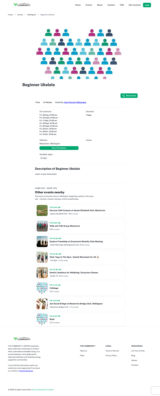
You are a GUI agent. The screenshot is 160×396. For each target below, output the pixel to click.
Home (10, 15)
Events (20, 15)
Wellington (31, 15)
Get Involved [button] (134, 5)
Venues (134, 360)
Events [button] (89, 5)
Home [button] (78, 5)
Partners (134, 365)
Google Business (26, 371)
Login (147, 5)
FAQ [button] (122, 5)
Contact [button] (111, 5)
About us (83, 351)
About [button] (99, 5)
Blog (133, 356)
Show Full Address (59, 148)
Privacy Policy (111, 356)
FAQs (82, 356)
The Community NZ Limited (42, 390)
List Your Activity (138, 351)
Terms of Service (112, 351)
